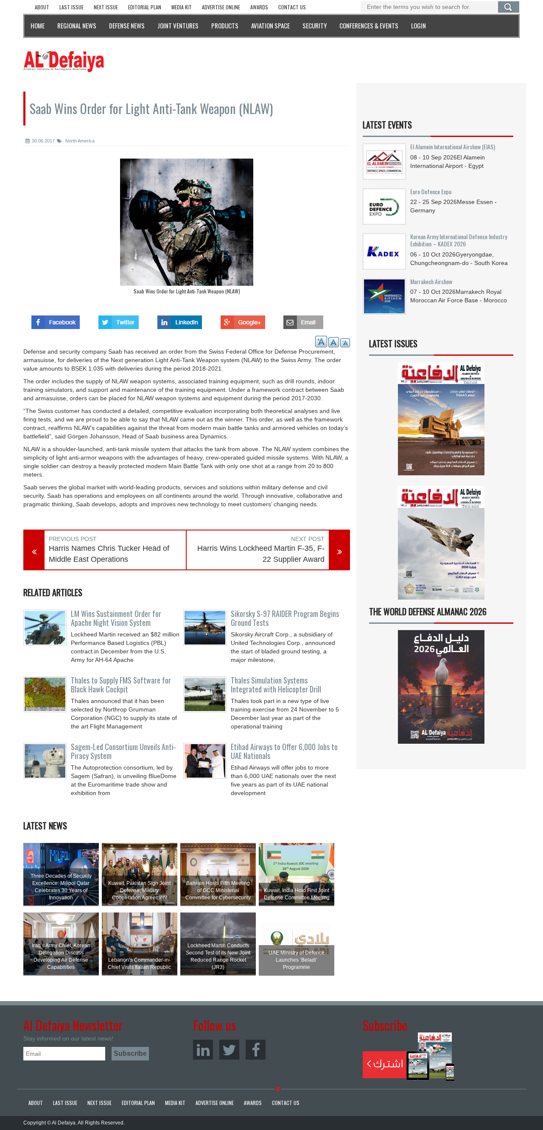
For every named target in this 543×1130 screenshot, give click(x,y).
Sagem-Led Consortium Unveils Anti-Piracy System (123, 751)
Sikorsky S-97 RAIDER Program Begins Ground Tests (285, 618)
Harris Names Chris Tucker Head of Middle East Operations (109, 554)
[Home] (63, 61)
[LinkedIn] (203, 1050)
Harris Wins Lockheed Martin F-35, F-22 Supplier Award (261, 554)
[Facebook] (256, 1050)
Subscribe (409, 1056)
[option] (186, 229)
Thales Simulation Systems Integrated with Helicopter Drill (276, 685)
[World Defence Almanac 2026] (441, 687)
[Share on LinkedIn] (179, 319)
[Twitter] (229, 1050)
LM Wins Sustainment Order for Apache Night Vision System (116, 618)
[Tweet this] (118, 319)
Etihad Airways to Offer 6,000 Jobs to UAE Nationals (284, 751)
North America (79, 140)
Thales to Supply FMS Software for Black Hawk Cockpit (121, 685)
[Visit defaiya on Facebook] (55, 319)
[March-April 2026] (441, 422)
